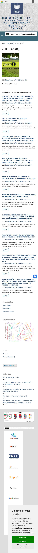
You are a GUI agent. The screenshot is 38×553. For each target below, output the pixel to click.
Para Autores (6, 308)
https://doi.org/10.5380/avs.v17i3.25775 (18, 181)
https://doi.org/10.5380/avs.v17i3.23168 (18, 143)
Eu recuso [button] (22, 541)
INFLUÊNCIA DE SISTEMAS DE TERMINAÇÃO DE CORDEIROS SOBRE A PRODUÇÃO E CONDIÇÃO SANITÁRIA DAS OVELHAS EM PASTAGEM (17, 98)
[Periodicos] (13, 436)
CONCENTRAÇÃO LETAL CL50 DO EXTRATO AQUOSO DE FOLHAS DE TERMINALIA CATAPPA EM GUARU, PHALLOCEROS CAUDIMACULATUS (18, 139)
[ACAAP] (13, 467)
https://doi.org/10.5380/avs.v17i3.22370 (18, 165)
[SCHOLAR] (13, 498)
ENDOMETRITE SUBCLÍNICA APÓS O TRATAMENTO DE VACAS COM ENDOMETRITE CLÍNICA (19, 196)
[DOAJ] (13, 446)
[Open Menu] (2, 36)
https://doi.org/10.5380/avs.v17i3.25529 (18, 199)
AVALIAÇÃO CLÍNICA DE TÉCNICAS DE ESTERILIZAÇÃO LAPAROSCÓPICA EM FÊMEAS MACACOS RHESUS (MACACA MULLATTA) (17, 161)
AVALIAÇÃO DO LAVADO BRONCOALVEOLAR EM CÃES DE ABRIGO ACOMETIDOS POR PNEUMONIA (18, 236)
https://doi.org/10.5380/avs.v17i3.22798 (18, 123)
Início (3, 43)
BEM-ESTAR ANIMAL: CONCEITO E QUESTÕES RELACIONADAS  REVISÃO (17, 383)
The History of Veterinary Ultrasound (15, 396)
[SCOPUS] (13, 477)
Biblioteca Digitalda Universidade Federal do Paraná (16, 23)
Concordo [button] (22, 537)
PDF (6, 113)
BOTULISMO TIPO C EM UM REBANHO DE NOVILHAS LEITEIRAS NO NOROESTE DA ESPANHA (19, 178)
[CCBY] (19, 428)
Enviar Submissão (9, 366)
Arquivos (10, 43)
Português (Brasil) (9, 357)
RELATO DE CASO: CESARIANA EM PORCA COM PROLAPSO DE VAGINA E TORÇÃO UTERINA (18, 402)
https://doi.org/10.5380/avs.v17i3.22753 (18, 239)
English (5, 354)
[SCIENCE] (13, 488)
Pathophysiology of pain (11, 377)
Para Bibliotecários (8, 311)
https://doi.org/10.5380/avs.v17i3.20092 (18, 103)
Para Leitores (7, 305)
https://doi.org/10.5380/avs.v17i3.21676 (18, 263)
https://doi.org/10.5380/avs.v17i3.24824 (18, 287)
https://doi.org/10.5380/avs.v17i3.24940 (18, 221)
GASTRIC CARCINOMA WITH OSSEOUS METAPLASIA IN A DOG (14, 119)
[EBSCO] (13, 457)
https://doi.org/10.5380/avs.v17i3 (16, 80)
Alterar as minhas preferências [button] (23, 546)
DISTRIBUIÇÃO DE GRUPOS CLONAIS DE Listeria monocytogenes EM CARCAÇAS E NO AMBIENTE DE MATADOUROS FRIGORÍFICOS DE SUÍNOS (18, 217)
